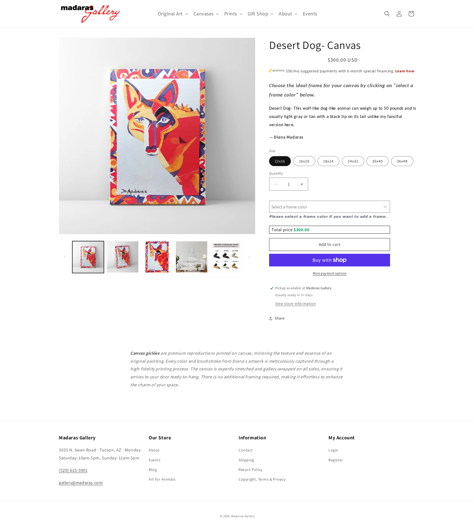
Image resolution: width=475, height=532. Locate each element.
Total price (283, 230)
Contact (246, 450)
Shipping (246, 459)
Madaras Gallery (243, 516)
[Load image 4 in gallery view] (191, 257)
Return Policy (251, 469)
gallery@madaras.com (81, 483)
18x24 (328, 161)
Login (333, 450)
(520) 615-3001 (73, 470)
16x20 (304, 161)
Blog (153, 469)
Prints (230, 13)
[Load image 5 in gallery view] (226, 257)
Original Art (170, 13)
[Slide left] (65, 257)
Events (155, 459)
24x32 (353, 161)
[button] (172, 13)
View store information (295, 303)
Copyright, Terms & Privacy (262, 479)
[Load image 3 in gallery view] (157, 257)
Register (335, 459)
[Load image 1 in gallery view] (88, 257)
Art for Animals (162, 479)
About (285, 13)
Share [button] (280, 318)
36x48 (402, 161)
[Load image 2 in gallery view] (122, 257)
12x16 (280, 161)
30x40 (377, 161)
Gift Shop (258, 13)
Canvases (204, 13)
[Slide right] (249, 257)
